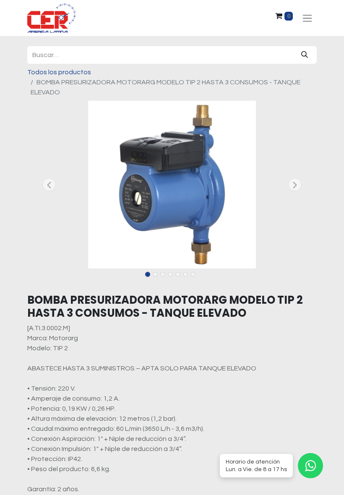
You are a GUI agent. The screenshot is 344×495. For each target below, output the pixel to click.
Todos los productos (59, 72)
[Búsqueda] (304, 55)
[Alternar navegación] (307, 18)
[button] (49, 184)
